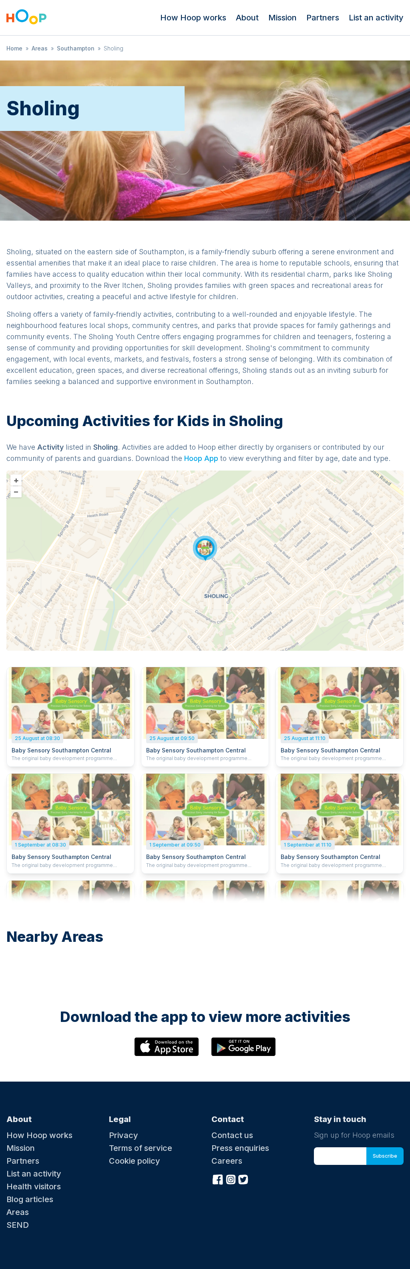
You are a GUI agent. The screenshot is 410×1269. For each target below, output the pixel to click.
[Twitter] (243, 1178)
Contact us (232, 1135)
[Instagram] (230, 1178)
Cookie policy (134, 1161)
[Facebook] (217, 1178)
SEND (17, 1225)
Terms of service (140, 1148)
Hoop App (201, 458)
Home (14, 48)
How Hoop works (193, 17)
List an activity (376, 17)
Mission (282, 17)
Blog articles (29, 1199)
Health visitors (33, 1186)
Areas (40, 48)
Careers (226, 1161)
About (247, 17)
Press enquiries (240, 1148)
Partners (322, 17)
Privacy (123, 1135)
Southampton (75, 48)
